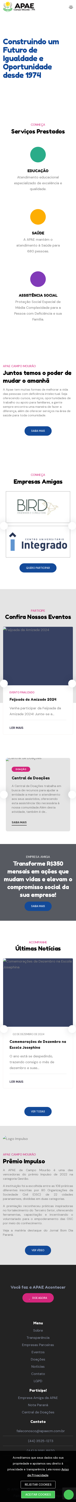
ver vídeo (38, 1250)
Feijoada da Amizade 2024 (33, 699)
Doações (38, 1359)
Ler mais (16, 728)
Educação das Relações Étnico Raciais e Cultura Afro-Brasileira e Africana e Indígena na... (37, 1050)
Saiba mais (19, 822)
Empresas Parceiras (38, 1345)
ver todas (38, 1111)
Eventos (38, 1352)
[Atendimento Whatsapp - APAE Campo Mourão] (69, 1495)
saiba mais (38, 431)
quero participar (38, 568)
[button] (72, 526)
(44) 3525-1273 (40, 1441)
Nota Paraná (38, 1405)
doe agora (39, 1298)
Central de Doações (31, 778)
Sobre (38, 1330)
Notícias (38, 1366)
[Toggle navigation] (71, 7)
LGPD (38, 1381)
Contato (38, 1373)
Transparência (38, 1337)
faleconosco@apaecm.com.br (41, 1431)
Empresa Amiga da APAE (38, 1397)
